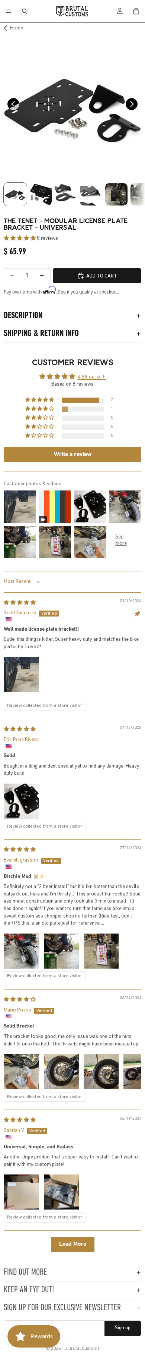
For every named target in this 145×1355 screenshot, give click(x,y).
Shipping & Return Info (41, 333)
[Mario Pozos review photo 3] (101, 1071)
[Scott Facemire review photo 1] (21, 675)
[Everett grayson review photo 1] (21, 951)
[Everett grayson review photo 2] (61, 951)
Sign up (122, 1328)
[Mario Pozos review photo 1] (21, 1071)
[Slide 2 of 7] (40, 194)
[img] (20, 603)
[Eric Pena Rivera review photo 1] (21, 801)
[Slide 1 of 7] (15, 194)
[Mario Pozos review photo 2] (61, 1071)
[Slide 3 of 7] (66, 194)
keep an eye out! (29, 1290)
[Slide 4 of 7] (91, 194)
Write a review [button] (72, 455)
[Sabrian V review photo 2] (61, 1192)
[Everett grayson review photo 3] (101, 951)
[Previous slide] (11, 106)
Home (16, 28)
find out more (25, 1272)
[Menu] (8, 11)
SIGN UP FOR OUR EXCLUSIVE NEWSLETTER (62, 1308)
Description (23, 315)
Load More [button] (72, 1244)
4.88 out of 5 (92, 377)
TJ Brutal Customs (81, 1348)
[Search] (24, 11)
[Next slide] (134, 106)
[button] (20, 238)
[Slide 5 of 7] (116, 194)
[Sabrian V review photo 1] (21, 1192)
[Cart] (136, 11)
